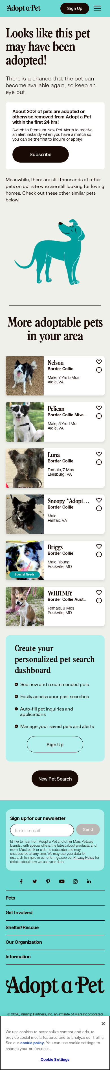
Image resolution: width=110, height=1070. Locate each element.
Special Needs (24, 574)
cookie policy (32, 1043)
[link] (55, 375)
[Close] (103, 1023)
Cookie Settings (55, 1059)
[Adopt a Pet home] (24, 8)
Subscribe (40, 154)
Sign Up (74, 8)
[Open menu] (97, 8)
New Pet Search (55, 778)
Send (88, 829)
